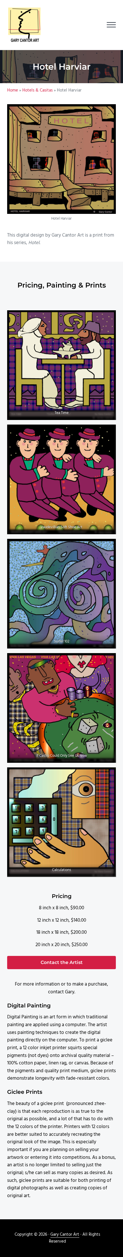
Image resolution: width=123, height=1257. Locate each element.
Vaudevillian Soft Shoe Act (61, 527)
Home (12, 90)
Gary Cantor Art (64, 1234)
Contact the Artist (62, 962)
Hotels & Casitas (37, 90)
